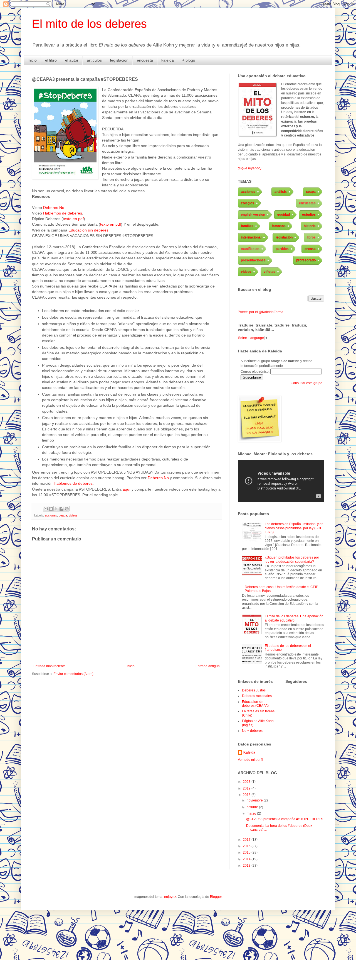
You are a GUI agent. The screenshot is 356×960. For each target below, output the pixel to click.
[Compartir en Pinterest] (67, 508)
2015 (247, 852)
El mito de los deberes (89, 23)
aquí (126, 489)
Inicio (32, 60)
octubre (253, 807)
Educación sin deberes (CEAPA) (255, 704)
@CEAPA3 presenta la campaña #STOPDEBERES (284, 819)
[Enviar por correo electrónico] (45, 508)
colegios (247, 203)
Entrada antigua (208, 666)
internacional (251, 237)
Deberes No (53, 207)
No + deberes (252, 731)
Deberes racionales (257, 696)
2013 (247, 866)
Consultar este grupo (306, 383)
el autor (71, 60)
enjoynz (170, 897)
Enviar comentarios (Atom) (73, 674)
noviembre (255, 800)
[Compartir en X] (56, 508)
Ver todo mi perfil (250, 760)
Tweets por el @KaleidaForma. (261, 312)
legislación (119, 60)
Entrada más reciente (49, 666)
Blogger (216, 897)
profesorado (306, 260)
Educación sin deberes (88, 230)
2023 (247, 782)
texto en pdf (110, 224)
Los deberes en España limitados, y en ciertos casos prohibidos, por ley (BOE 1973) (294, 528)
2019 (247, 788)
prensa (310, 249)
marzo (252, 813)
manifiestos (250, 249)
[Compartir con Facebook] (61, 508)
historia (310, 226)
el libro (51, 60)
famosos (279, 226)
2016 (247, 846)
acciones (51, 515)
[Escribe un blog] (51, 508)
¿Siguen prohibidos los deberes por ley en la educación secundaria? (292, 559)
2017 (247, 840)
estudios (309, 214)
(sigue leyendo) (249, 168)
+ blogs (188, 60)
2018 (247, 795)
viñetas (269, 272)
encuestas (307, 203)
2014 (247, 859)
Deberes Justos (254, 690)
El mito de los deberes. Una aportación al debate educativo (294, 618)
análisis (281, 192)
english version (253, 214)
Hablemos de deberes (62, 213)
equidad (283, 214)
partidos (282, 249)
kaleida (167, 60)
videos (73, 515)
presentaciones (253, 260)
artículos (94, 60)
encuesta (145, 60)
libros (311, 237)
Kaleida (249, 752)
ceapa (63, 515)
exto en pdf (74, 218)
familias (247, 226)
